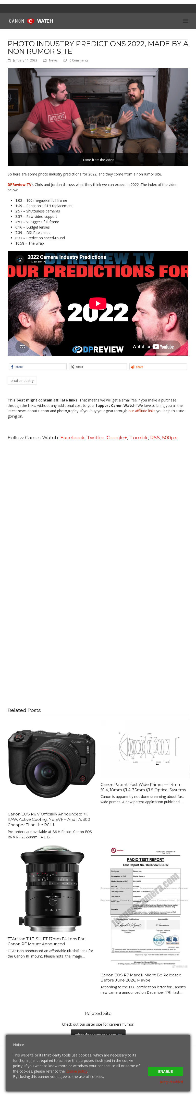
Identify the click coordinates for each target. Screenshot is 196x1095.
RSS (155, 437)
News (53, 60)
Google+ (117, 437)
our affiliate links (141, 410)
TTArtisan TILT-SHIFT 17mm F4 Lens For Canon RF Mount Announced (46, 941)
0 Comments (79, 60)
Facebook (72, 437)
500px (169, 437)
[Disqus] (98, 510)
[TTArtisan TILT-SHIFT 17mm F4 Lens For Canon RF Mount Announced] (51, 888)
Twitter (95, 437)
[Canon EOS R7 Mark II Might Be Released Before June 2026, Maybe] (144, 906)
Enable (165, 1071)
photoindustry (22, 380)
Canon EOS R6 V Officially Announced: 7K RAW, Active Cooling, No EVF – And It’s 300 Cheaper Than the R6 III (49, 819)
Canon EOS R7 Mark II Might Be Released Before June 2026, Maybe (141, 978)
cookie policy (76, 1071)
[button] (185, 21)
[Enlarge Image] (98, 116)
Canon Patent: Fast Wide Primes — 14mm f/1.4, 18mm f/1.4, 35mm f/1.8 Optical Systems (143, 787)
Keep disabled (171, 1081)
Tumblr (138, 437)
